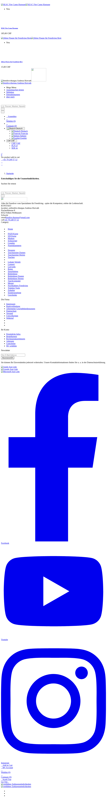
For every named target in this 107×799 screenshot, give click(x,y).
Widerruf (10, 318)
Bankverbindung (13, 306)
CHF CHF (15, 143)
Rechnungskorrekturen (15, 339)
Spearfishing (13, 271)
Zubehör (11, 290)
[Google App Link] (9, 369)
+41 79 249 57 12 (11, 220)
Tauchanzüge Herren (16, 255)
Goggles (11, 243)
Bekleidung (12, 274)
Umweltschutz (12, 316)
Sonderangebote (14, 293)
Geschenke (12, 295)
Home (10, 229)
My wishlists (11, 346)
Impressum (10, 304)
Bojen (10, 269)
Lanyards (12, 267)
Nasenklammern (14, 245)
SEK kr (14, 148)
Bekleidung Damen (16, 276)
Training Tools (14, 288)
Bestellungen (11, 336)
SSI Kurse (12, 236)
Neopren (11, 250)
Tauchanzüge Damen (16, 252)
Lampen (11, 264)
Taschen (11, 257)
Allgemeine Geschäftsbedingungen (20, 309)
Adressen (10, 341)
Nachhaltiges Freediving (18, 286)
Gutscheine (11, 343)
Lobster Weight (14, 262)
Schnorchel (12, 241)
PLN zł (14, 146)
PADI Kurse (13, 234)
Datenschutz (11, 311)
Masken (11, 238)
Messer (11, 283)
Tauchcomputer (14, 281)
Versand (9, 313)
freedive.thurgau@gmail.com (18, 217)
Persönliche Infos (13, 334)
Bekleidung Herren (16, 278)
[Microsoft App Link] (10, 371)
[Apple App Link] (9, 367)
